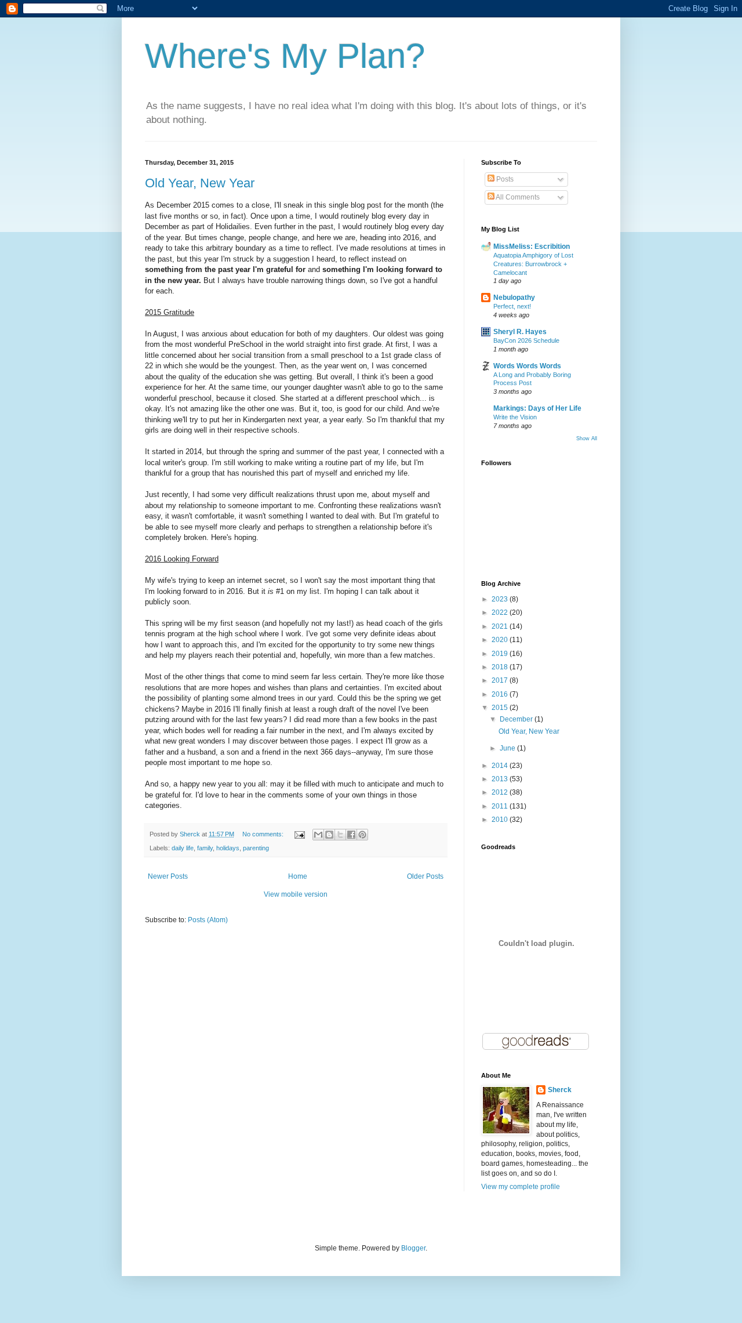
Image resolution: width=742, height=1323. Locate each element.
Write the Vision (515, 417)
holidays (227, 847)
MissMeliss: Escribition (531, 246)
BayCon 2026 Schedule (526, 340)
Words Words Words (527, 366)
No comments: (263, 834)
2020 (501, 640)
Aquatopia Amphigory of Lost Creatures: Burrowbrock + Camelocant (533, 264)
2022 (501, 612)
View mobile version (296, 894)
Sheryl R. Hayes (520, 332)
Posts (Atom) (208, 920)
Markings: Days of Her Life (537, 408)
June (508, 748)
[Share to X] (340, 834)
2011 (501, 806)
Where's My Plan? (285, 56)
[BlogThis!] (329, 834)
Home (297, 876)
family (205, 847)
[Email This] (318, 834)
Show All (586, 438)
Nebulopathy (514, 297)
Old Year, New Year (199, 183)
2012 (501, 792)
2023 (501, 599)
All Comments (517, 197)
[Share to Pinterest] (362, 834)
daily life (183, 847)
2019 (501, 654)
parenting (256, 847)
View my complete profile (520, 1187)
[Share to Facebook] (351, 834)
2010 (501, 819)
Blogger (413, 1248)
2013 (501, 779)
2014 (501, 766)
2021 (501, 626)
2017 (501, 680)
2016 (501, 694)
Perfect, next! (512, 306)
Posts (504, 179)
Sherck (560, 1090)
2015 (501, 708)
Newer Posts (168, 876)
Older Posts (425, 876)
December (517, 719)
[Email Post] (299, 834)
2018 (501, 667)
